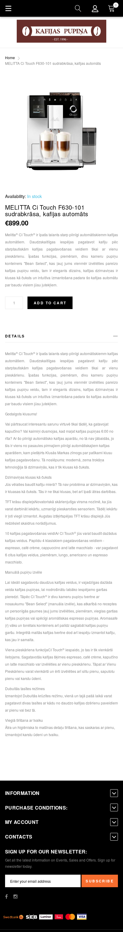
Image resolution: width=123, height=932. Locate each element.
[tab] (61, 337)
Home (10, 57)
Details (15, 336)
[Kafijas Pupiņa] (61, 31)
